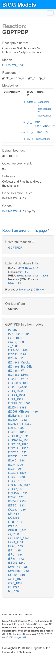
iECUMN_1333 (18, 493)
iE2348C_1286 (18, 350)
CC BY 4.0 (38, 289)
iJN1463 (13, 513)
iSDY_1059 (15, 546)
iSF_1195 (14, 550)
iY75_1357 (15, 583)
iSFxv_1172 (16, 558)
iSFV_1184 (15, 554)
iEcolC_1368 (16, 460)
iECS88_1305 (17, 472)
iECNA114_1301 (19, 440)
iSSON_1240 (16, 562)
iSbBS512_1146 (18, 538)
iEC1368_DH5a (18, 374)
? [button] (48, 229)
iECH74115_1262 (19, 423)
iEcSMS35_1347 (19, 485)
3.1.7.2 (26, 272)
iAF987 (12, 330)
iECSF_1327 (16, 481)
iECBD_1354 (16, 395)
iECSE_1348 (16, 477)
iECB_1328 (15, 391)
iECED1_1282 (17, 419)
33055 (20, 275)
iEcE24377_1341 (13, 65)
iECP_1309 (15, 464)
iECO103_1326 (18, 444)
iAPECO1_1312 (18, 334)
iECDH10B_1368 (19, 403)
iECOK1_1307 (17, 456)
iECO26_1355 (17, 452)
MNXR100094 (16, 283)
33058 (44, 275)
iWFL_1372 (15, 579)
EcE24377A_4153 (14, 211)
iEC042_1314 (17, 354)
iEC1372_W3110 (19, 379)
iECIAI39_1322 (18, 436)
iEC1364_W (16, 370)
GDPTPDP (15, 247)
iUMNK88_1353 (18, 570)
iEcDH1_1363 (17, 407)
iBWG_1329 (16, 342)
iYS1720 (13, 587)
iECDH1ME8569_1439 (23, 411)
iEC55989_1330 (18, 383)
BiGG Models (19, 4)
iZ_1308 (13, 591)
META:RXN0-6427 (28, 268)
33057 (36, 275)
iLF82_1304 (16, 522)
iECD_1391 (15, 399)
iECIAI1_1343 (17, 432)
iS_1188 (13, 534)
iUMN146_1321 (18, 566)
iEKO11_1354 (17, 501)
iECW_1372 (16, 497)
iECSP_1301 (16, 489)
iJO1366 (13, 517)
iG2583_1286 (17, 509)
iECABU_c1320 (18, 387)
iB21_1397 (15, 338)
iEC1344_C (15, 358)
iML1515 (13, 526)
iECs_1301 (15, 468)
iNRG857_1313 (18, 530)
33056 (28, 275)
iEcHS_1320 (16, 427)
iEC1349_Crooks (19, 362)
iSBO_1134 (15, 542)
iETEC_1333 (16, 505)
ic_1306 (13, 346)
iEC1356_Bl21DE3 (20, 366)
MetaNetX (24, 289)
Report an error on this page (25, 230)
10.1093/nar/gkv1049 (16, 637)
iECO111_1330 (18, 448)
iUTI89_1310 (16, 575)
